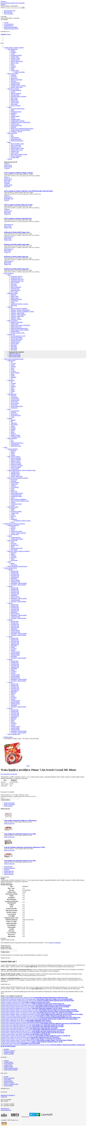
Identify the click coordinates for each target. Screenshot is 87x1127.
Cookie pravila (8, 1065)
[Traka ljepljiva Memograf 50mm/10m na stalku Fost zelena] (17, 997)
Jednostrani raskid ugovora (11, 28)
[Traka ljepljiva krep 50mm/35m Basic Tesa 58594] (15, 1028)
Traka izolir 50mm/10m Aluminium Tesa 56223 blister (46, 1008)
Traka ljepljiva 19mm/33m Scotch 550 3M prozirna (44, 1037)
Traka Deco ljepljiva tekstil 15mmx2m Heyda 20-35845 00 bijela (55, 1000)
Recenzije (6, 869)
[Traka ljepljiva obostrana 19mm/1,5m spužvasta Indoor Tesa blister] (19, 1009)
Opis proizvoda (8, 866)
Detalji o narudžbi (9, 1053)
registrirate (58, 942)
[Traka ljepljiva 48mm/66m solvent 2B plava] (13, 1020)
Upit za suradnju (8, 1085)
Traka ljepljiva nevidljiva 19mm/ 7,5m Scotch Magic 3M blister (54, 1040)
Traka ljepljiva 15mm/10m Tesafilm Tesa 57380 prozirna (20, 820)
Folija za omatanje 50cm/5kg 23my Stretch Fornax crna (48, 1003)
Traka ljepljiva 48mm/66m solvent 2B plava (38, 1020)
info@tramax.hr (5, 1108)
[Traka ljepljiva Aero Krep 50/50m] (10, 1043)
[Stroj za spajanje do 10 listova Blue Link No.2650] (8, 200)
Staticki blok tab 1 (9, 872)
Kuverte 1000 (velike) (15, 356)
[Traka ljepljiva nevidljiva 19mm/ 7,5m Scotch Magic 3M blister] (18, 1040)
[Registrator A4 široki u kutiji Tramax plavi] (8, 264)
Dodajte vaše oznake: (6, 948)
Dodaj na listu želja (9, 823)
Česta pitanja (7, 1079)
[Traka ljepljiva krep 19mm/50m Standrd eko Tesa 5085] (8, 832)
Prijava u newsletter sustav (11, 1084)
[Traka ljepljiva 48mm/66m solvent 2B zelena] (13, 1022)
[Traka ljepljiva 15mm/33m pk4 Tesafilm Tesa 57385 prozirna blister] (20, 1019)
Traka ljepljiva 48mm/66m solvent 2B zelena (39, 1022)
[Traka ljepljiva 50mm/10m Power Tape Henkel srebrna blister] (18, 1005)
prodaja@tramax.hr (6, 1110)
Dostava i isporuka (9, 1082)
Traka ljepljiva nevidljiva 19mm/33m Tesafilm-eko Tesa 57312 (53, 1015)
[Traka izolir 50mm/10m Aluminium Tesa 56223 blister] (16, 1008)
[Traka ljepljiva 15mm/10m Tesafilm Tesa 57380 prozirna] (8, 819)
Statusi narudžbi (8, 1081)
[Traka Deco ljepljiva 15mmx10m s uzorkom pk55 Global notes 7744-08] (8, 845)
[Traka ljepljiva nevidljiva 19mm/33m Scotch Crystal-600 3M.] (18, 1035)
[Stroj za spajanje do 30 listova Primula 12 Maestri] (8, 168)
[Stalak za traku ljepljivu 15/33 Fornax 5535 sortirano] (16, 1038)
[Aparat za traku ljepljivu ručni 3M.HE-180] (13, 1034)
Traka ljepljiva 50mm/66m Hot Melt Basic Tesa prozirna (49, 1029)
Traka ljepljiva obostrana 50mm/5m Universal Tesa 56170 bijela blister (60, 1023)
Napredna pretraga (9, 1052)
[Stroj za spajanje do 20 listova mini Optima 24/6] (8, 214)
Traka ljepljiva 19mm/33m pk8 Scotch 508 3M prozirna (48, 1032)
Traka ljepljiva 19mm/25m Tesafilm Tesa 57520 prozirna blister (54, 999)
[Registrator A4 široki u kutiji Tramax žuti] (8, 252)
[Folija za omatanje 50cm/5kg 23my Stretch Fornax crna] (16, 1003)
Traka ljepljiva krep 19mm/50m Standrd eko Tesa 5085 (20, 834)
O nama (6, 22)
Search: (3, 7)
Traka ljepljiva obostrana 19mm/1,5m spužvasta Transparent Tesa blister (62, 1014)
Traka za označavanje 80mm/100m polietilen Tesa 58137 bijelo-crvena (60, 1017)
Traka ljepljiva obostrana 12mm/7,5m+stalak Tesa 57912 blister (54, 1012)
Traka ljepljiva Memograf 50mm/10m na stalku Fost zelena (51, 997)
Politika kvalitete (8, 1066)
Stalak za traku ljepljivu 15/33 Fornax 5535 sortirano (46, 1038)
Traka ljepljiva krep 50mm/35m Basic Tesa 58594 (43, 1028)
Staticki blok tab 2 (9, 874)
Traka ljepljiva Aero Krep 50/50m (30, 1043)
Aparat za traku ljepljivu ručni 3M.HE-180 (37, 1034)
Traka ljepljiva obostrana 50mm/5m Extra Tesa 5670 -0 (48, 1031)
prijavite (51, 942)
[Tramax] (3, 1)
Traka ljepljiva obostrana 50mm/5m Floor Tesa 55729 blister (52, 1006)
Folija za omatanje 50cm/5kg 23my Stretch (37, 1002)
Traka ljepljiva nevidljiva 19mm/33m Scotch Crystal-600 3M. (52, 1035)
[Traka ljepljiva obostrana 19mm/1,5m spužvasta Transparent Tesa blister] (21, 1014)
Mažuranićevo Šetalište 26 (8, 1095)
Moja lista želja (8, 12)
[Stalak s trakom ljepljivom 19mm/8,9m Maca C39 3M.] (16, 1041)
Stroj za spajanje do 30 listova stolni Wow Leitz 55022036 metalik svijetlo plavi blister (28, 191)
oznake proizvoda (9, 871)
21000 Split (4, 1097)
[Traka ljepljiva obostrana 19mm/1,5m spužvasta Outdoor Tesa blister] (20, 1011)
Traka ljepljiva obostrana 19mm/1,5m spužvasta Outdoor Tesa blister (59, 1011)
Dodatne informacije (9, 868)
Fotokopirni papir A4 (14, 353)
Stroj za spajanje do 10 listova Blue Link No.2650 (18, 204)
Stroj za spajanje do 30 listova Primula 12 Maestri (18, 172)
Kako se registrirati (9, 1078)
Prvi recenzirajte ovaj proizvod (9, 774)
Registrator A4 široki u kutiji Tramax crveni (16, 232)
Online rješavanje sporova (11, 1068)
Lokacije (6, 1060)
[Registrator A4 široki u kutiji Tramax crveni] (8, 227)
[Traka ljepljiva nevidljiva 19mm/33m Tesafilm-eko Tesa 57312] (18, 1015)
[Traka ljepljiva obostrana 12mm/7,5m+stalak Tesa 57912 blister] (18, 1012)
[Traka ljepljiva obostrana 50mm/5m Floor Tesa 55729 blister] (18, 1006)
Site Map (6, 1049)
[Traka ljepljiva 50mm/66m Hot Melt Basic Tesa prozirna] (17, 1029)
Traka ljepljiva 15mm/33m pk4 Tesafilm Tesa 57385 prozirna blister (58, 1019)
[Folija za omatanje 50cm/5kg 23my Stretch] (13, 1002)
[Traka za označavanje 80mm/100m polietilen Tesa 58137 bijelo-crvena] (20, 1017)
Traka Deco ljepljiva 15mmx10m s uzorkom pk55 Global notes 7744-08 (24, 847)
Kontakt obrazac (8, 1062)
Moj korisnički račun (9, 10)
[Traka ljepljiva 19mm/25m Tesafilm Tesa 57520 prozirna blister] (18, 999)
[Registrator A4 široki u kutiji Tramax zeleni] (8, 240)
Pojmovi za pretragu (9, 1050)
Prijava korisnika (8, 13)
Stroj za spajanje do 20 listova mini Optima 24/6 (18, 218)
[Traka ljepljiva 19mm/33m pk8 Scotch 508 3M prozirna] (16, 1032)
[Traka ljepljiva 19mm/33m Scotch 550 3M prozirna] (15, 1037)
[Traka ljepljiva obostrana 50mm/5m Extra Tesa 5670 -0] (16, 1031)
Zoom (28, 765)
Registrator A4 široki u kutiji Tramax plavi (16, 268)
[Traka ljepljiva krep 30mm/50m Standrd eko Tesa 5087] (8, 859)
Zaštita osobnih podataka (10, 27)
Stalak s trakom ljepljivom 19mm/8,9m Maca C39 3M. (47, 1041)
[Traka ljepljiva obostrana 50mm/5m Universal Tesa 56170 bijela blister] (20, 1023)
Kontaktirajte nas (8, 25)
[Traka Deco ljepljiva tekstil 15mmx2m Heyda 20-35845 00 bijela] (19, 1000)
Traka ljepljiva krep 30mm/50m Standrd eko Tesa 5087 (20, 860)
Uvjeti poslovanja (9, 24)
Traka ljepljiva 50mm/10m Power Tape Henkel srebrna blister (53, 1005)
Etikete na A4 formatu (15, 355)
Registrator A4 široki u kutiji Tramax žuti (16, 256)
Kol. (2, 798)
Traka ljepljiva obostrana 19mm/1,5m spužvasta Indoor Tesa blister (57, 1009)
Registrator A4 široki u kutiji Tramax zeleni (16, 244)
